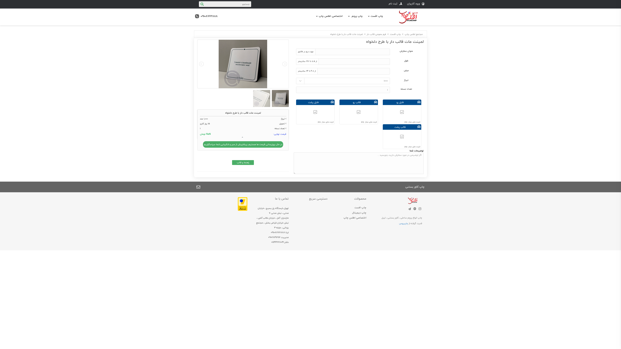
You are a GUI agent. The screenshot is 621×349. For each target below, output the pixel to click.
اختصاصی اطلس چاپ (331, 16)
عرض (406, 70)
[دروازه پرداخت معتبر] (242, 203)
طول (406, 61)
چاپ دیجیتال (359, 213)
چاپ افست (395, 34)
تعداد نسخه (406, 89)
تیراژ (406, 80)
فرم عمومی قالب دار (376, 34)
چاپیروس (403, 223)
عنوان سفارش (406, 51)
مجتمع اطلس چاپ (414, 34)
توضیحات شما (417, 151)
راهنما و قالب (243, 162)
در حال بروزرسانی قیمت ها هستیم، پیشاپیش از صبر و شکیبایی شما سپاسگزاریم (243, 144)
